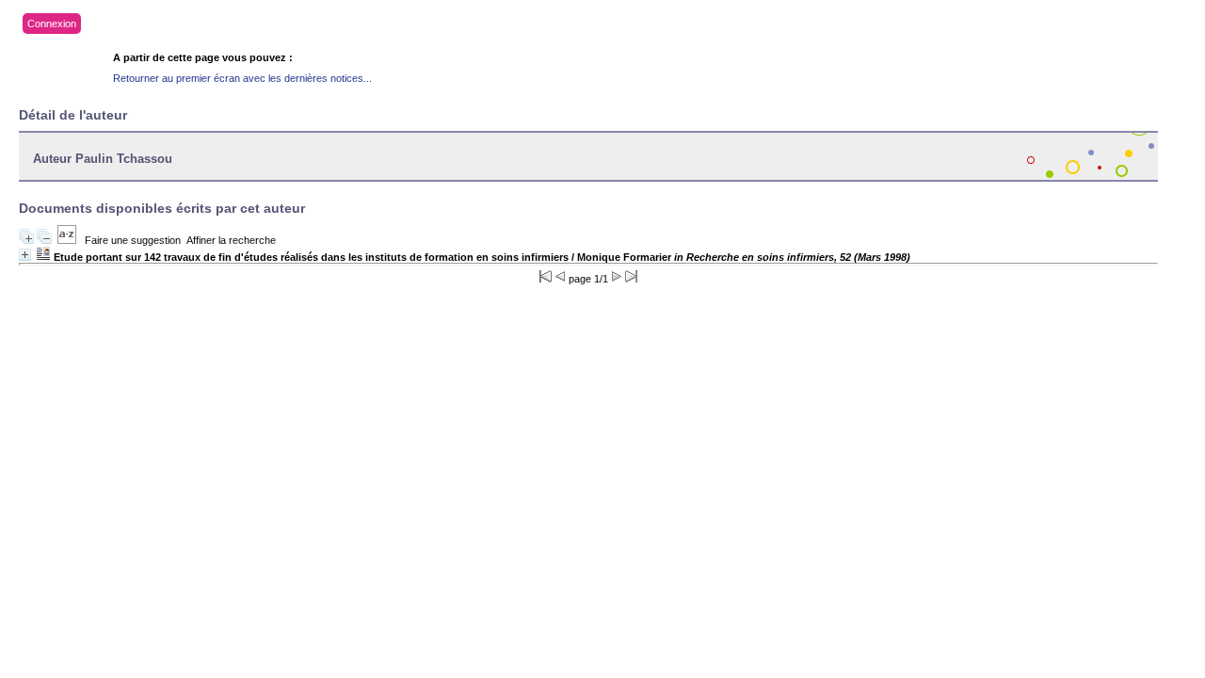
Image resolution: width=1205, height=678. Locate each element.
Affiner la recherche (231, 240)
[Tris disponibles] (66, 240)
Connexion (51, 23)
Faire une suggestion (133, 240)
